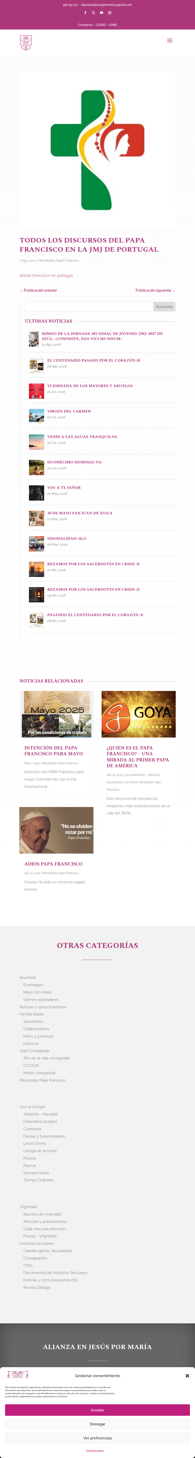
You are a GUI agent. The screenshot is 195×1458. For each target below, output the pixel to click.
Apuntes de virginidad (42, 1214)
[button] (187, 1375)
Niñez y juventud (38, 1036)
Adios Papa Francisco (53, 864)
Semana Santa (36, 1173)
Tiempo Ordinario (38, 1180)
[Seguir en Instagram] (110, 13)
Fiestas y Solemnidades (44, 1136)
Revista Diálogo (37, 1287)
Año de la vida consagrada (46, 1058)
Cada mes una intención (44, 1229)
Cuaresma (32, 1129)
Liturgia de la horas (40, 1151)
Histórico (31, 1043)
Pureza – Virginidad (39, 1236)
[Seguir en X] (93, 13)
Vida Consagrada (34, 1051)
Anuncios (28, 977)
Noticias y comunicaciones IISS (50, 1280)
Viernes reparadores (41, 999)
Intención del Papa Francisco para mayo (53, 751)
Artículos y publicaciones (45, 1221)
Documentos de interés (122, 782)
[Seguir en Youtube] (102, 13)
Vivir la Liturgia (32, 1107)
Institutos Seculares (37, 1243)
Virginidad (28, 1207)
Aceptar (97, 1410)
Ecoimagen (33, 985)
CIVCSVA (31, 1065)
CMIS (113, 25)
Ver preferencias (97, 1438)
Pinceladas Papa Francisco (59, 260)
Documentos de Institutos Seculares (55, 1272)
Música (29, 1158)
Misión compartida (39, 1073)
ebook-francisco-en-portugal (46, 275)
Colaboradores (36, 1029)
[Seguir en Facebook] (85, 13)
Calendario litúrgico (40, 1121)
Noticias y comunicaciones (43, 1007)
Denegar (97, 1424)
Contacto (85, 25)
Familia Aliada (31, 1014)
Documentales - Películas (142, 775)
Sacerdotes (33, 1021)
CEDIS (100, 25)
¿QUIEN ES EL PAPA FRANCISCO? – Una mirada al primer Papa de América (138, 757)
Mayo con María (37, 992)
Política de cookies (95, 1450)
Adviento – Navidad (40, 1114)
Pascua (29, 1165)
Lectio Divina (34, 1143)
